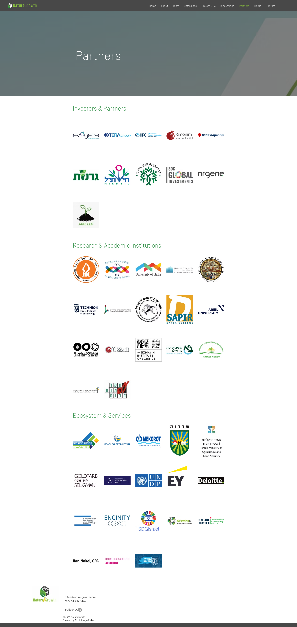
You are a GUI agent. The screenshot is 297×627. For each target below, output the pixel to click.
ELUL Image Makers (84, 620)
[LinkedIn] (80, 610)
